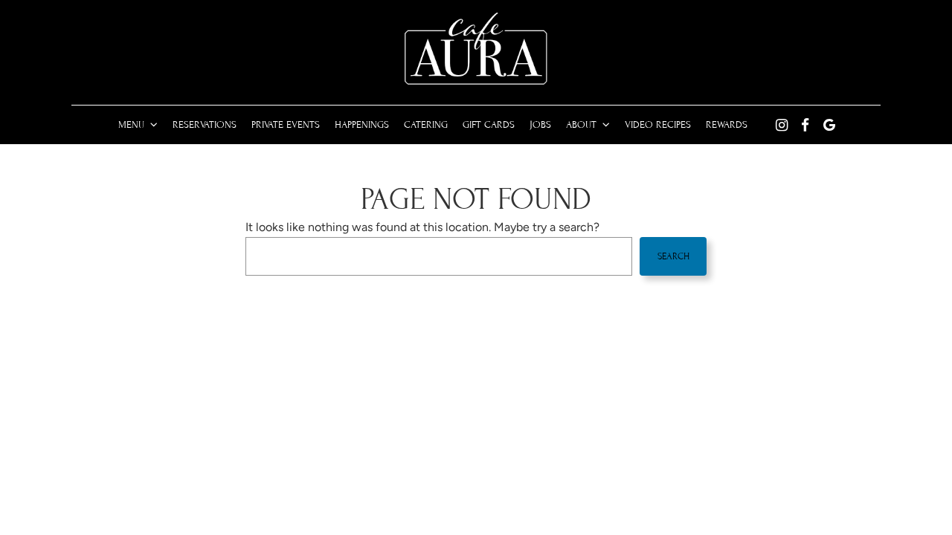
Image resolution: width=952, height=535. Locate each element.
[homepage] (476, 49)
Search (673, 256)
